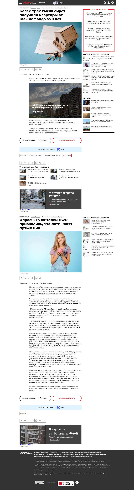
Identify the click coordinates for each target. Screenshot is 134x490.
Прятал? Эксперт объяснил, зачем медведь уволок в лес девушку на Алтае (102, 228)
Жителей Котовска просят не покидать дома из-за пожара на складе (100, 115)
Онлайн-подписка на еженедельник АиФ (88, 452)
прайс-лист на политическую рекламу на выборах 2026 (51, 456)
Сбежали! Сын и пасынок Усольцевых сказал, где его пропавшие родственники (103, 247)
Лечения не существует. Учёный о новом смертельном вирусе (102, 233)
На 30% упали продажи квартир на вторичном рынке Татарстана (49, 106)
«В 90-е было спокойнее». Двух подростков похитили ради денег (102, 83)
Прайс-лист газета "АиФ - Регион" (73, 454)
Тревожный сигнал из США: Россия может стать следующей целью (102, 120)
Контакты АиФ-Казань (54, 454)
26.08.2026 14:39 (24, 217)
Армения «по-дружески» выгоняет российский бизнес (101, 127)
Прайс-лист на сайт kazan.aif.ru (96, 454)
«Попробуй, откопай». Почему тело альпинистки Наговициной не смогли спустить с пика (102, 64)
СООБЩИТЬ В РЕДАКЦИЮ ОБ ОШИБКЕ (81, 456)
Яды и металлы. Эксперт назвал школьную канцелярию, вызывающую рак (101, 221)
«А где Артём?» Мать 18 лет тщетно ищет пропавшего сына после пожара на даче (102, 241)
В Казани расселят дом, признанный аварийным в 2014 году (37, 183)
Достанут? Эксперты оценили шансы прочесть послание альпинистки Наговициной (103, 58)
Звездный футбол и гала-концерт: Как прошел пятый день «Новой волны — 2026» (99, 38)
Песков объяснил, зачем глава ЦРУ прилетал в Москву (102, 108)
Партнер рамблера (50, 482)
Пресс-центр (54, 452)
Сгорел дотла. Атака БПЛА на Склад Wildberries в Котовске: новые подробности (99, 46)
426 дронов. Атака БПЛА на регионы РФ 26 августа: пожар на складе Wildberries (99, 14)
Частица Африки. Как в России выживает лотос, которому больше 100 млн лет (102, 90)
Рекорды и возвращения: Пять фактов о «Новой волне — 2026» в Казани (99, 30)
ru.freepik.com (24, 273)
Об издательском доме (41, 452)
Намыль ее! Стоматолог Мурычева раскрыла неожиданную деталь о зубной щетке (102, 254)
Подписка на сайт (39, 454)
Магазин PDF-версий (67, 452)
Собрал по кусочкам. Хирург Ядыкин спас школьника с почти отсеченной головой (103, 71)
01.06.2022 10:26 (24, 8)
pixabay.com (23, 65)
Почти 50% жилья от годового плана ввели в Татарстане (37, 176)
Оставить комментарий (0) (67, 140)
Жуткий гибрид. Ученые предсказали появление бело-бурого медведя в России (103, 77)
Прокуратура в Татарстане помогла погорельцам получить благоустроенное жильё (69, 177)
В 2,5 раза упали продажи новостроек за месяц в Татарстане (69, 170)
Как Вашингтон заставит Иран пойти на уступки (102, 101)
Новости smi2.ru (26, 209)
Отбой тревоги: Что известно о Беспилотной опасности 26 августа (99, 22)
